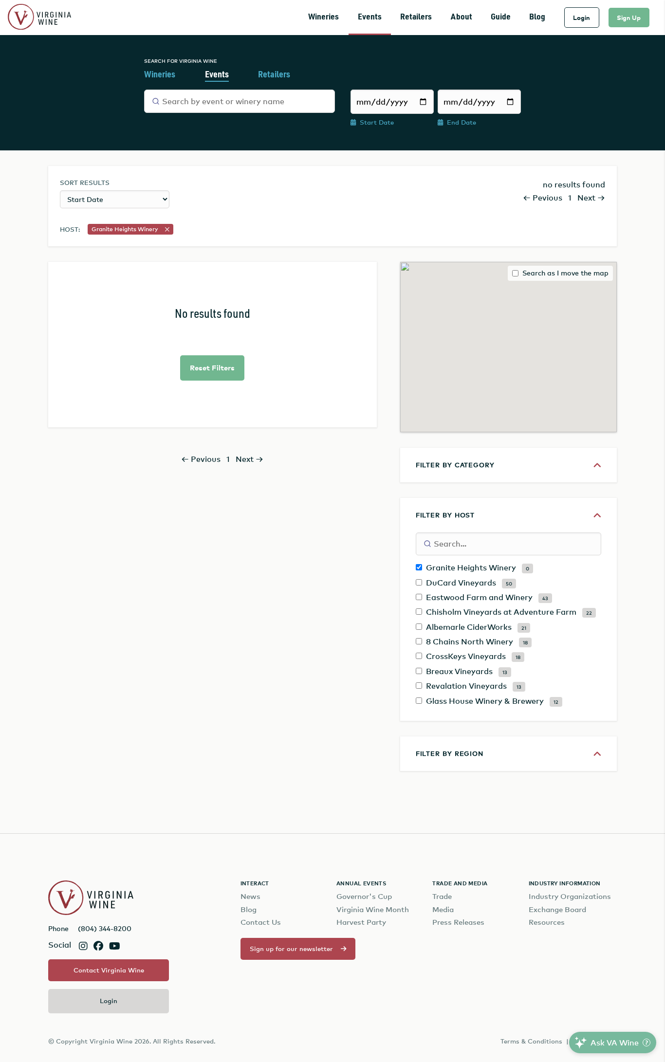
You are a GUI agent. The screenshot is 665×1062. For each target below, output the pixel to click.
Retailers (416, 17)
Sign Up (629, 17)
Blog (537, 17)
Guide (501, 17)
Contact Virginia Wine (109, 970)
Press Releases (458, 922)
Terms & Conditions (531, 1041)
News (250, 896)
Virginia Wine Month (372, 909)
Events (370, 17)
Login (581, 17)
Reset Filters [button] (212, 367)
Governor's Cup (364, 896)
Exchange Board (557, 909)
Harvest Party (361, 922)
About (461, 17)
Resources (547, 922)
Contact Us (260, 922)
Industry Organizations (570, 896)
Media (443, 909)
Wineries (323, 17)
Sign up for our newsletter (291, 948)
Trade (442, 896)
